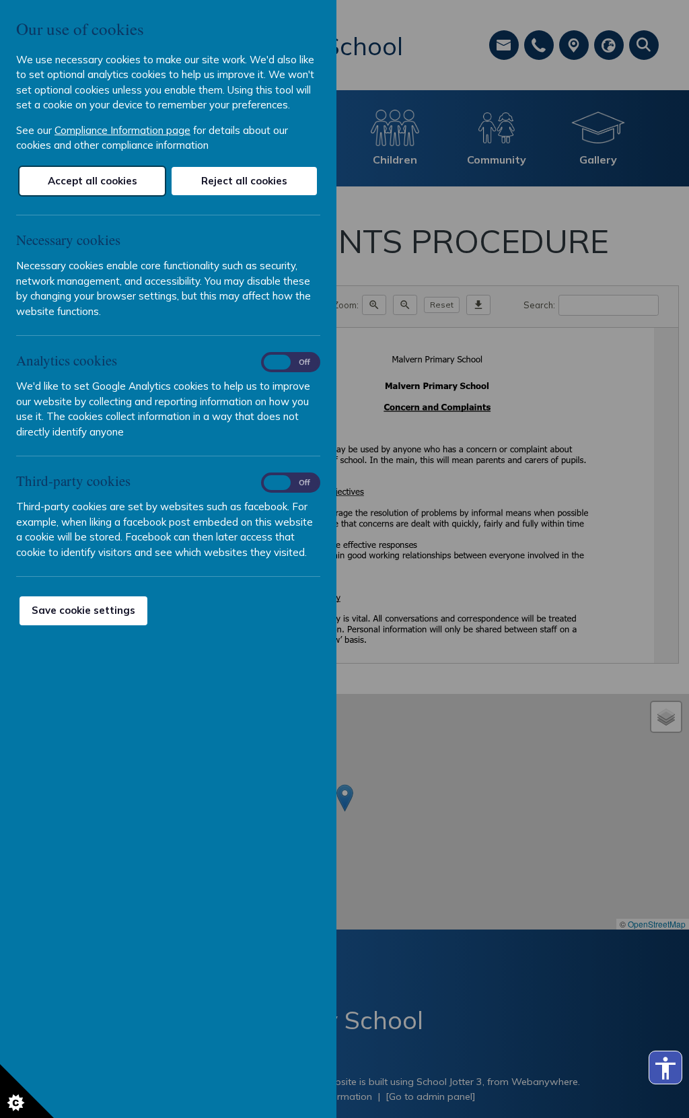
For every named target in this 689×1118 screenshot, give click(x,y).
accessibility (665, 1068)
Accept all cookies (92, 180)
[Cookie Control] (27, 1091)
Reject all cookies (244, 180)
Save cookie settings (83, 610)
